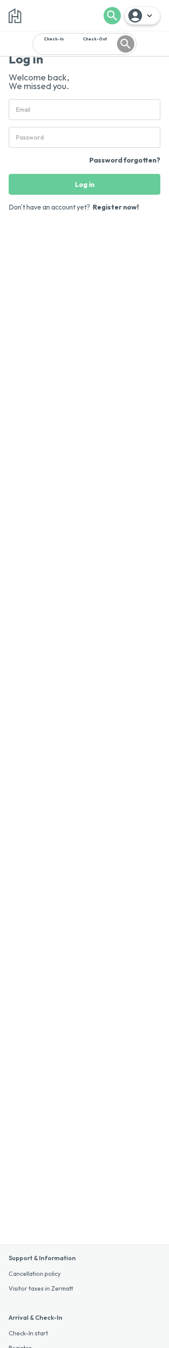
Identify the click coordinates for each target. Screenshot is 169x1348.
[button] (142, 16)
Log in (84, 184)
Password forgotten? (124, 160)
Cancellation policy (35, 1274)
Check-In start (28, 1333)
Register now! (116, 207)
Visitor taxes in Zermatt (41, 1288)
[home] (15, 15)
